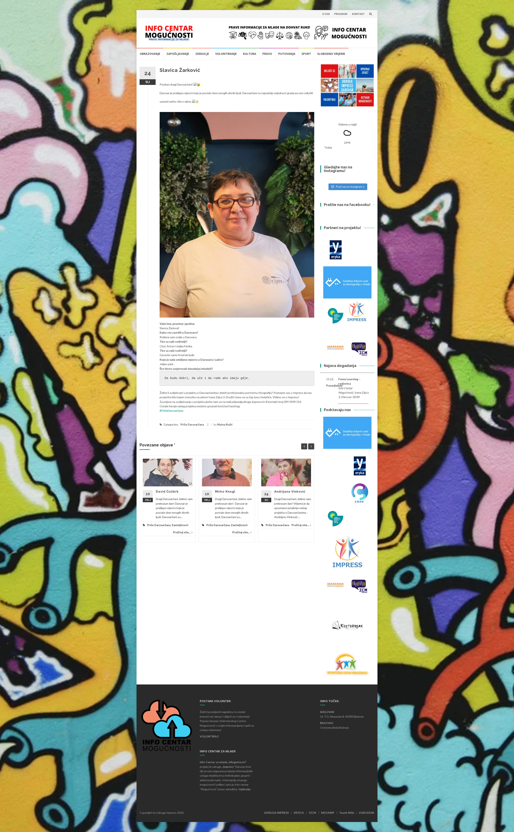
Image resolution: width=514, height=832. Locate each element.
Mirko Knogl (225, 491)
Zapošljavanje (177, 54)
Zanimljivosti (180, 525)
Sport (306, 54)
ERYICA (299, 812)
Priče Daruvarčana (192, 424)
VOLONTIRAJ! (209, 736)
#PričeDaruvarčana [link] (171, 410)
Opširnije (245, 789)
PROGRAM (340, 14)
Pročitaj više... (182, 532)
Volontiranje (226, 54)
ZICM (312, 812)
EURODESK (366, 812)
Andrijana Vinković (289, 491)
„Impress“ (228, 766)
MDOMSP (327, 812)
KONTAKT (358, 14)
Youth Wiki (346, 812)
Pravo (267, 54)
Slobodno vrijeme (331, 54)
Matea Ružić (225, 424)
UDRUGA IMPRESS (276, 812)
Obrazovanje (150, 54)
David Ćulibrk (167, 491)
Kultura (249, 54)
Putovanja (286, 54)
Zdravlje (202, 54)
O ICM (326, 14)
